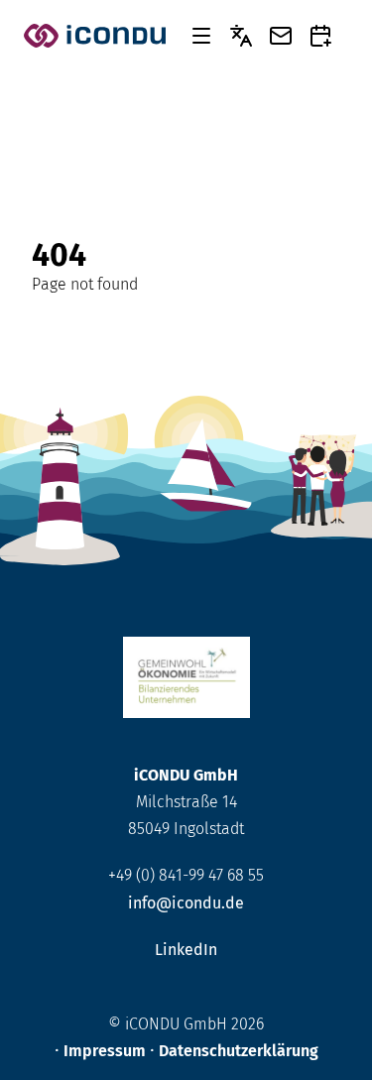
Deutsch (241, 36)
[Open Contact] (281, 36)
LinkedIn (186, 949)
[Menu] (201, 36)
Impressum (104, 1050)
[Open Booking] (320, 36)
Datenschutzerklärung (238, 1050)
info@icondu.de (186, 903)
